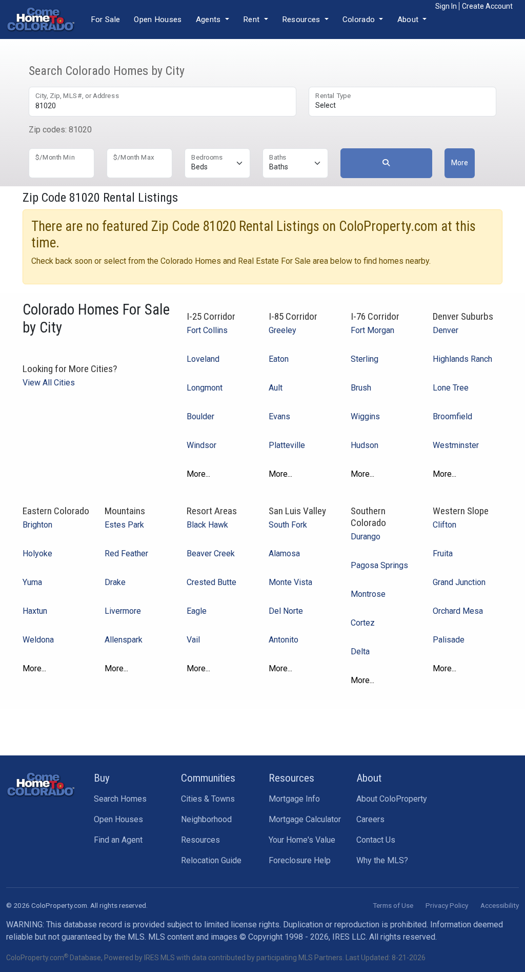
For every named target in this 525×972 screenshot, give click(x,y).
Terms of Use (393, 905)
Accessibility (499, 905)
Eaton (279, 359)
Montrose (368, 594)
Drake (115, 582)
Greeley (282, 330)
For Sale (105, 19)
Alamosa (284, 553)
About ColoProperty (391, 799)
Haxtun (35, 611)
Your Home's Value (302, 840)
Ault (275, 388)
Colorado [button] (359, 19)
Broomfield (452, 416)
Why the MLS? (382, 860)
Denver (445, 330)
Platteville (287, 445)
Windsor (201, 445)
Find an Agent (118, 840)
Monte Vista (290, 582)
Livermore (123, 611)
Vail (193, 640)
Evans (279, 416)
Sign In (446, 6)
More (459, 163)
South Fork (288, 525)
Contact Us (375, 840)
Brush (361, 388)
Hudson (364, 445)
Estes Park (124, 525)
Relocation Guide (211, 860)
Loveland (203, 359)
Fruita (443, 553)
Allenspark (124, 640)
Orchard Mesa (458, 611)
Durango (365, 536)
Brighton (37, 525)
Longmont (205, 388)
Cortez (363, 623)
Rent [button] (252, 19)
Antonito (283, 640)
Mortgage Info (294, 799)
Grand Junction (459, 582)
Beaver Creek (211, 553)
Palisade (449, 640)
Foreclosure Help (300, 860)
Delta (360, 651)
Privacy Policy (447, 905)
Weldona (38, 640)
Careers (370, 819)
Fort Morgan (372, 330)
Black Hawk (207, 525)
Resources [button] (302, 19)
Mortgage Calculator (305, 819)
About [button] (409, 19)
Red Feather (126, 553)
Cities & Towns (208, 799)
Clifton (444, 525)
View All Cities (49, 382)
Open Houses (157, 19)
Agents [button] (209, 19)
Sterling (364, 359)
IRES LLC (349, 937)
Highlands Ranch (462, 359)
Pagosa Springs (379, 565)
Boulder (200, 416)
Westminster (456, 445)
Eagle (197, 611)
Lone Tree (451, 388)
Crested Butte (211, 582)
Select (325, 105)
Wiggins (365, 416)
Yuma (32, 582)
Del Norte (286, 611)
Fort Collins (207, 330)
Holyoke (37, 553)
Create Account (487, 6)
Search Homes (120, 799)
